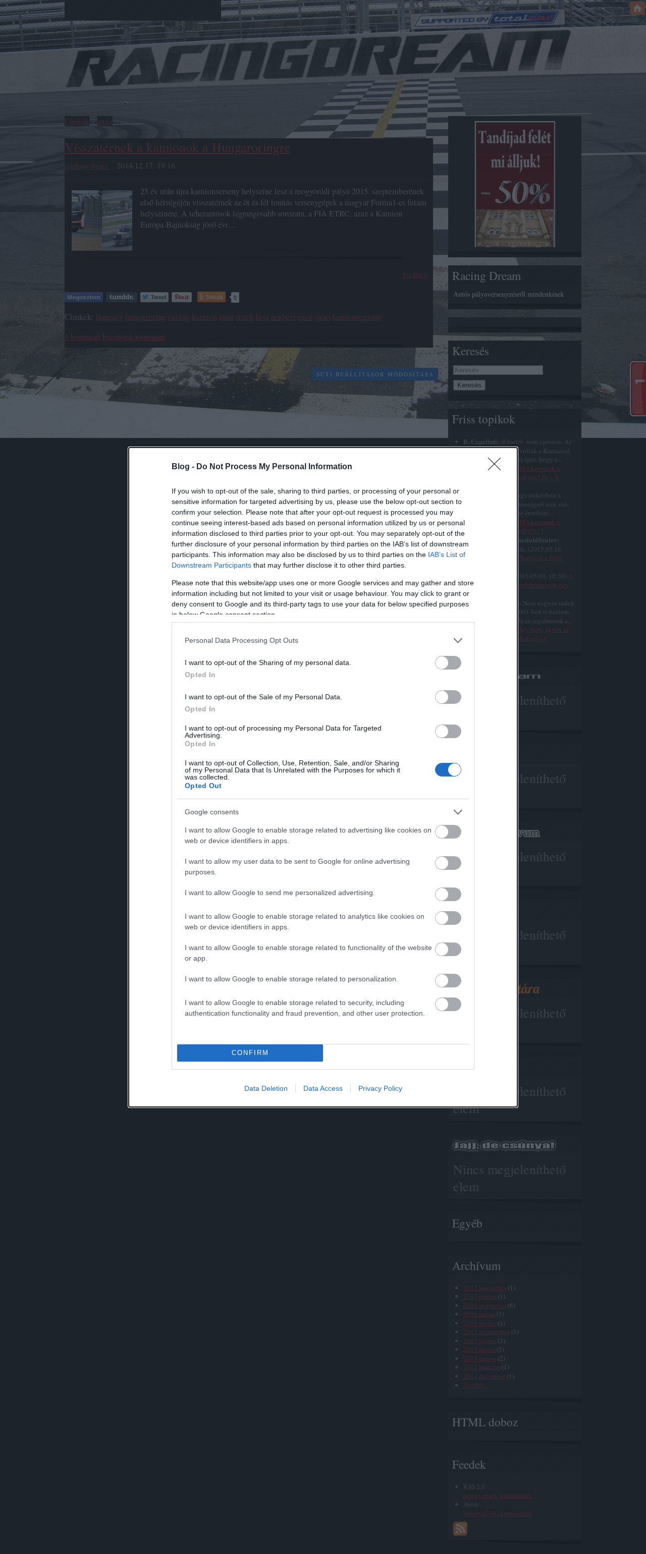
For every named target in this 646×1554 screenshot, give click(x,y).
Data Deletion (266, 1088)
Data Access (323, 1088)
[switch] (448, 663)
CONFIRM (250, 1053)
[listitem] (323, 640)
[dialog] (323, 777)
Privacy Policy (380, 1088)
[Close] (497, 467)
